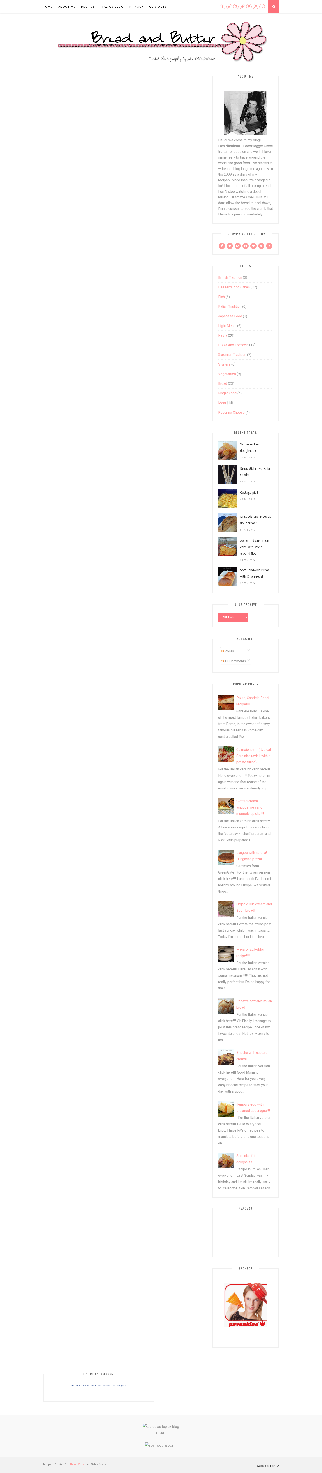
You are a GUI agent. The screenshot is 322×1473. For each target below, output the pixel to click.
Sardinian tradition (232, 355)
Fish (221, 297)
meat (222, 403)
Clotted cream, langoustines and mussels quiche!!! (250, 807)
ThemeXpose (77, 1464)
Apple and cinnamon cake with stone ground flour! (254, 547)
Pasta (222, 335)
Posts (229, 651)
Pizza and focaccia (233, 345)
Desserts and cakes (234, 287)
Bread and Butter (80, 1385)
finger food (227, 393)
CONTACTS (158, 7)
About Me (67, 7)
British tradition (230, 278)
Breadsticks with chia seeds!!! (255, 471)
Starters (224, 364)
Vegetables (227, 374)
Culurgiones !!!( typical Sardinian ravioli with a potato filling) (253, 755)
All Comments (235, 661)
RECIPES (88, 7)
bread (222, 383)
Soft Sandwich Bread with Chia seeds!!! (255, 573)
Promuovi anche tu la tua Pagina (108, 1385)
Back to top (266, 1466)
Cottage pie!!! (249, 492)
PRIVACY (136, 7)
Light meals (227, 326)
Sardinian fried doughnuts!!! (250, 447)
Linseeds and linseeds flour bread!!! (255, 519)
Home (48, 7)
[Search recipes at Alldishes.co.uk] (159, 1445)
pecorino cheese (231, 412)
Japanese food (230, 316)
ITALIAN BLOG (112, 7)
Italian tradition (229, 306)
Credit (161, 1432)
